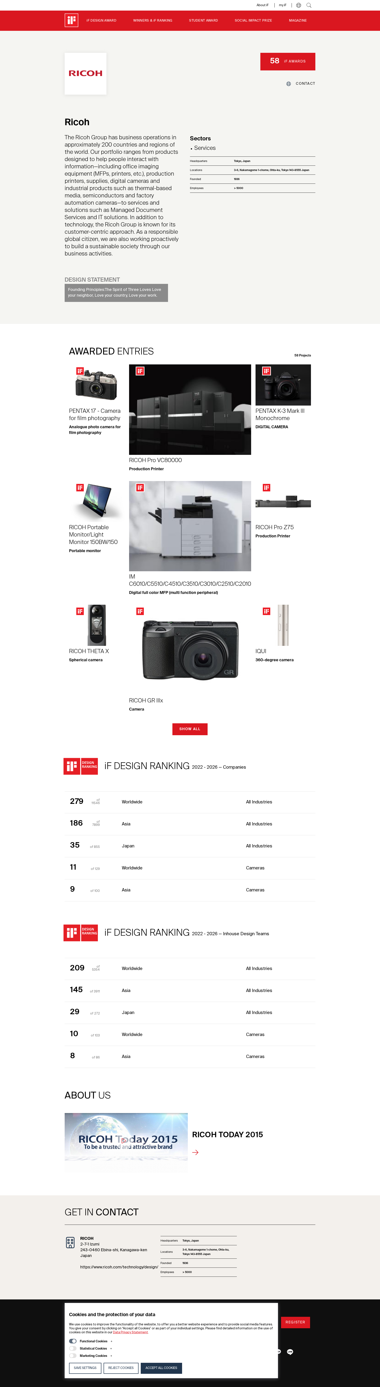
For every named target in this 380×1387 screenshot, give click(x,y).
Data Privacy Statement (130, 1332)
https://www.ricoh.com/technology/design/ (119, 1267)
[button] (298, 5)
